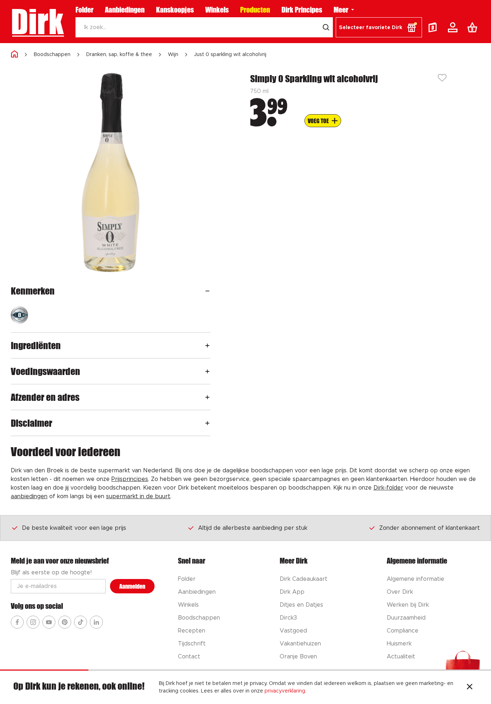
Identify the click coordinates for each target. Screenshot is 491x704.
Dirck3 (288, 618)
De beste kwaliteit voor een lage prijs (74, 528)
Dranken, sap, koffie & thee (119, 54)
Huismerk (399, 644)
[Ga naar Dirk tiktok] (80, 622)
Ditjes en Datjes (301, 605)
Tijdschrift (192, 644)
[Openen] (207, 291)
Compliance (402, 631)
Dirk (37, 21)
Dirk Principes (301, 9)
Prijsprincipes (129, 479)
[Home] (14, 54)
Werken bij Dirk (408, 605)
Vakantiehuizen (300, 644)
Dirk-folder (388, 488)
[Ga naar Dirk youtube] (48, 622)
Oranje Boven (298, 656)
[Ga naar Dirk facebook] (17, 622)
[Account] (454, 27)
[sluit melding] (470, 687)
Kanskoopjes (175, 9)
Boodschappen (52, 54)
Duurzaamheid (406, 618)
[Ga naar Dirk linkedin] (96, 622)
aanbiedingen (29, 496)
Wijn (173, 54)
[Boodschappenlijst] (473, 27)
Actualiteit (401, 656)
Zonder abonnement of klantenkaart (429, 528)
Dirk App (292, 592)
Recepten (191, 631)
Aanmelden (132, 586)
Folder (84, 9)
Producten (255, 9)
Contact (189, 656)
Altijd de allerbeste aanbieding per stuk (252, 528)
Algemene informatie (415, 579)
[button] (379, 27)
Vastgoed (293, 631)
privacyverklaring (285, 691)
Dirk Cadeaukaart (303, 579)
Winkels (217, 9)
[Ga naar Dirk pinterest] (64, 622)
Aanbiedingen (124, 9)
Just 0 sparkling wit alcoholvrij (230, 54)
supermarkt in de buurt (138, 496)
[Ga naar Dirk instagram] (33, 622)
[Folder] (434, 27)
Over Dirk (400, 592)
